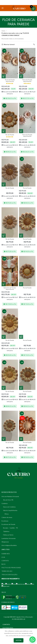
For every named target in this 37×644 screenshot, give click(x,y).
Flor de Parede (10, 134)
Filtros (7, 514)
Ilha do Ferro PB (8, 500)
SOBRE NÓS (6, 553)
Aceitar (18, 640)
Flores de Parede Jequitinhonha (10, 80)
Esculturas (5, 521)
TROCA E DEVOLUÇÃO (9, 574)
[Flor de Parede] (10, 171)
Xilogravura (5, 542)
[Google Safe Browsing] (21, 597)
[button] (32, 640)
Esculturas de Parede (8, 524)
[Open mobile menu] (3, 8)
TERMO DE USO (7, 571)
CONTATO (5, 560)
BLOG (3, 564)
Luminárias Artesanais (9, 538)
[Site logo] (18, 8)
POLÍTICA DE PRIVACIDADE (11, 567)
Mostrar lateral (9, 44)
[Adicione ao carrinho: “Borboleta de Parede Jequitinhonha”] (4, 284)
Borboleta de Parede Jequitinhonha (10, 288)
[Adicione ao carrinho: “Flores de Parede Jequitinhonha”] (4, 76)
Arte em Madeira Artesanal (10, 496)
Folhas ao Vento (8, 535)
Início (3, 31)
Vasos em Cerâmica (9, 507)
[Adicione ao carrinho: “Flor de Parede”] (4, 131)
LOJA (3, 557)
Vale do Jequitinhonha (10, 510)
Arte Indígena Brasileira (9, 545)
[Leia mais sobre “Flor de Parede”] (21, 439)
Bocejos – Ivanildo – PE (10, 528)
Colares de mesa (7, 517)
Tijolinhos (6, 531)
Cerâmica (5, 503)
